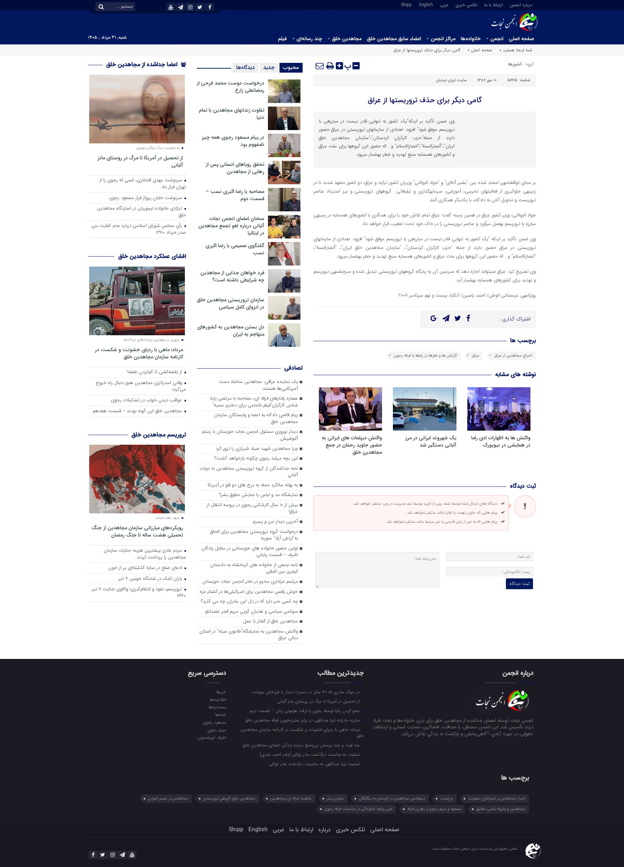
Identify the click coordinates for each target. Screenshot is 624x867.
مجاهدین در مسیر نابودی (168, 798)
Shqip (406, 4)
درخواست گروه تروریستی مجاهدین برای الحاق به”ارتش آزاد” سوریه (254, 535)
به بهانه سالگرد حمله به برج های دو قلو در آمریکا (253, 485)
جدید (268, 67)
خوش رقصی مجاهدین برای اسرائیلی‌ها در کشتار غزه (249, 591)
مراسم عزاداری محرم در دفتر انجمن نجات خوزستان (250, 581)
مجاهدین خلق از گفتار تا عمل (270, 621)
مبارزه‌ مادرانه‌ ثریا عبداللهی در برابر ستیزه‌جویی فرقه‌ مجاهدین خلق (303, 720)
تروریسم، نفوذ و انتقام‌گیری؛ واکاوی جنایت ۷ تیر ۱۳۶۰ (139, 593)
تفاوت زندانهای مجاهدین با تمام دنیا (231, 113)
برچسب (446, 798)
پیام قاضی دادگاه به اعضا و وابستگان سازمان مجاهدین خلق (256, 419)
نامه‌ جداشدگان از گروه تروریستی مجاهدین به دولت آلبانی (249, 472)
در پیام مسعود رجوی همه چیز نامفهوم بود (233, 140)
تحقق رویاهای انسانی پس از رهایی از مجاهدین (235, 168)
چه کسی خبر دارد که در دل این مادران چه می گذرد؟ (249, 601)
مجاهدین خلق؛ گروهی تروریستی (229, 798)
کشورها (515, 64)
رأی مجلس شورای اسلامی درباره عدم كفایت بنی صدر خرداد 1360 (138, 229)
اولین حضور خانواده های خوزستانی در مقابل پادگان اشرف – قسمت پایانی (250, 552)
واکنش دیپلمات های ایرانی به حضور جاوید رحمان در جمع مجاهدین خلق (352, 445)
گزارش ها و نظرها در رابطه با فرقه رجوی (425, 356)
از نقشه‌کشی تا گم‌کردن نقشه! (155, 372)
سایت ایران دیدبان (451, 80)
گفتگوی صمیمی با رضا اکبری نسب (234, 249)
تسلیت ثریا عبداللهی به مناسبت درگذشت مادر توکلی (315, 763)
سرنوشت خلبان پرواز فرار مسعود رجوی (146, 198)
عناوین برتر (335, 798)
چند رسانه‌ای (309, 39)
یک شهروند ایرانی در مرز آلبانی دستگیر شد (430, 441)
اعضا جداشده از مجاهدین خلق (142, 64)
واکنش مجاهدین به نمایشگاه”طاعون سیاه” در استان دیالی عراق (248, 635)
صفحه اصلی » (480, 50)
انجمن (496, 39)
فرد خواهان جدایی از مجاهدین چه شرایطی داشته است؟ (232, 276)
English (426, 4)
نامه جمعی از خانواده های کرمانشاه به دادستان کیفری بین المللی (254, 568)
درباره (324, 829)
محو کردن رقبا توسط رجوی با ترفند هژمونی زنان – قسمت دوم (305, 710)
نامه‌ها (220, 714)
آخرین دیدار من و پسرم (275, 521)
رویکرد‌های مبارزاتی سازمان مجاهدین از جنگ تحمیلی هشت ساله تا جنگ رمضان (137, 531)
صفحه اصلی (521, 39)
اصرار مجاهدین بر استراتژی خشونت (496, 798)
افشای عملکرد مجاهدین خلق (152, 256)
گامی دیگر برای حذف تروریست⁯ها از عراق (425, 100)
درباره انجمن (521, 4)
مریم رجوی (217, 729)
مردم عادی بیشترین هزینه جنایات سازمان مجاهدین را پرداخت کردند (145, 554)
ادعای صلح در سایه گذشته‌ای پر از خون (145, 568)
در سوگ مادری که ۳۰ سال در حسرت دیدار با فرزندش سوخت (306, 692)
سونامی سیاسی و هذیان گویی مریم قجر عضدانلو (251, 611)
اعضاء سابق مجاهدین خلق (394, 39)
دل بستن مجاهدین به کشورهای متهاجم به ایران (230, 330)
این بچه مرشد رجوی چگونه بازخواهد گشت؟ (256, 458)
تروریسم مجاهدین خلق (158, 434)
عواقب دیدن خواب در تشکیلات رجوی (147, 400)
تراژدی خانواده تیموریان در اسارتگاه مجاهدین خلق (141, 212)
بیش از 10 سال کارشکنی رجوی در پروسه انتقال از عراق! (252, 509)
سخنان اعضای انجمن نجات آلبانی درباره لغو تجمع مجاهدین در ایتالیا (231, 226)
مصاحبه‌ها (217, 707)
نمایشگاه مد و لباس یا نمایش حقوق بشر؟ (258, 495)
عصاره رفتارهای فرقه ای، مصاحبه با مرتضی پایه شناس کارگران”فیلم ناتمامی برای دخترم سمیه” (254, 402)
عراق (475, 356)
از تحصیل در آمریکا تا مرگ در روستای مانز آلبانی (140, 161)
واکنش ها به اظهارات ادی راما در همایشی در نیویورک (500, 441)
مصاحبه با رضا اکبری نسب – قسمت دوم (234, 195)
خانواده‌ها (471, 39)
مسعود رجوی (214, 722)
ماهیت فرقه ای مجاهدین (291, 798)
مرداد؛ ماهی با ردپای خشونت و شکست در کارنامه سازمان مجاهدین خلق (139, 353)
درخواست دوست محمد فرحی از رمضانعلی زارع (230, 86)
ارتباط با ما (493, 4)
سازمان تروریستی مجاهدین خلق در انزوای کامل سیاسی (230, 303)
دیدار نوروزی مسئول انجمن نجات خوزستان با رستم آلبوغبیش (250, 435)
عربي (444, 4)
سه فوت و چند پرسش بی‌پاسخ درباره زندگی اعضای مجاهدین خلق (302, 745)
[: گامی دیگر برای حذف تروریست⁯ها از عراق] (320, 65)
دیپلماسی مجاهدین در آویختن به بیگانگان (392, 798)
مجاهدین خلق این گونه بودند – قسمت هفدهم (138, 411)
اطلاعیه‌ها (218, 699)
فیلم (282, 39)
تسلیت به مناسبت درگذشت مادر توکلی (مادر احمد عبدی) (310, 754)
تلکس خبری (466, 4)
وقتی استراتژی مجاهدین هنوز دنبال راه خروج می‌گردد (141, 386)
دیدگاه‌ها (245, 67)
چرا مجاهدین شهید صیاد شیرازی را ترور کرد (257, 448)
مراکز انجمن (443, 39)
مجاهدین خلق (346, 39)
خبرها (221, 692)
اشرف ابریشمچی (212, 737)
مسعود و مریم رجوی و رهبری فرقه (434, 809)
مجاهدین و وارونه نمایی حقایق (500, 809)
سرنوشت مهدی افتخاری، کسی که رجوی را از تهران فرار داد (142, 184)
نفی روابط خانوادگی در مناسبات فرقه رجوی (358, 809)
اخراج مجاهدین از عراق (513, 356)
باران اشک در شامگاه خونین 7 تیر (150, 578)
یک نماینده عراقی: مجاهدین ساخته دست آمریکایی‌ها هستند (258, 385)
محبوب (291, 67)
